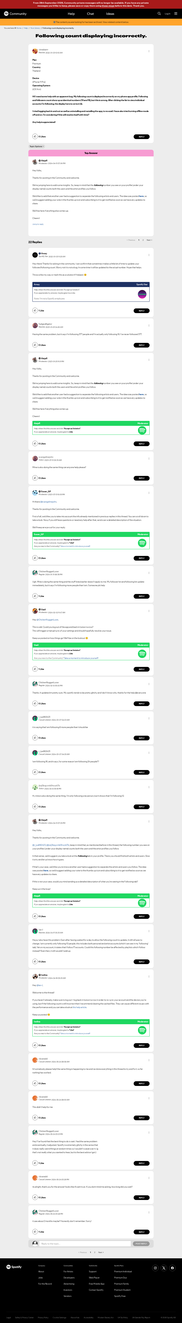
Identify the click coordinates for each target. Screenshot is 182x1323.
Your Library (35, 28)
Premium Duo (120, 1277)
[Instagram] (155, 1268)
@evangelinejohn (48, 501)
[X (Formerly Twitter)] (164, 1268)
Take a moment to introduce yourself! (75, 546)
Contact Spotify (96, 1289)
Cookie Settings (59, 1317)
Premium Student (122, 1289)
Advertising (69, 1283)
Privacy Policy (43, 1317)
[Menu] (176, 13)
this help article (80, 1007)
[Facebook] (172, 1268)
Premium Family (121, 1283)
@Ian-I (40, 985)
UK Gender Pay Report (141, 1317)
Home (18, 28)
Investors (68, 1289)
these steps (108, 5)
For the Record (45, 1283)
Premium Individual (123, 1271)
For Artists (68, 1271)
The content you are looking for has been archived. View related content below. (92, 22)
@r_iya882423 (39, 844)
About (41, 1271)
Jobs (40, 1277)
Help (71, 13)
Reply (142, 136)
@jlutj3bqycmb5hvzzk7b (57, 844)
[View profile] (35, 50)
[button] (149, 51)
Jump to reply (38, 224)
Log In (167, 13)
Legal (8, 1317)
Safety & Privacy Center (24, 1317)
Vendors (68, 1296)
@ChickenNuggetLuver (47, 619)
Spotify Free (120, 1296)
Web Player (94, 1277)
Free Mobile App (96, 1283)
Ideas (110, 13)
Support (93, 1271)
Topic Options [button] (36, 146)
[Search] (159, 13)
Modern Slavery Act (105, 1317)
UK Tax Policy (123, 1317)
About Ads (75, 1317)
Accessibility (89, 1317)
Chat (90, 13)
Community (18, 13)
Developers (69, 1277)
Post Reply (141, 1243)
